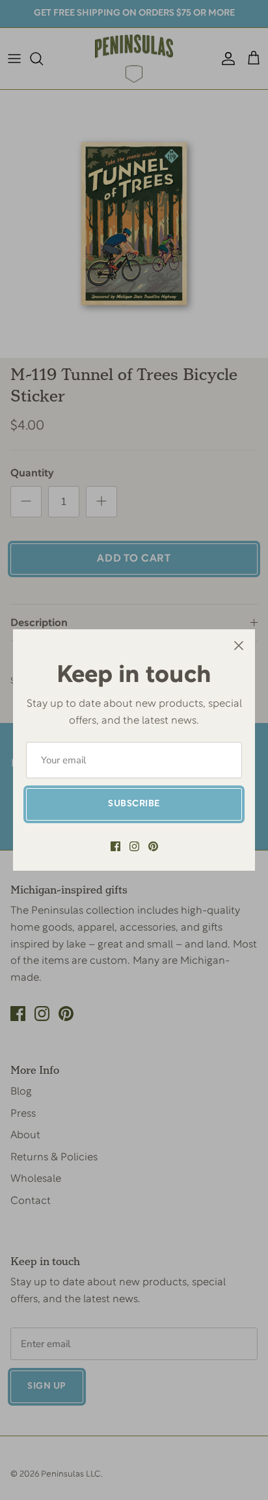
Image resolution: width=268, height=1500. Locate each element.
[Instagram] (134, 846)
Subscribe (134, 804)
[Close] (238, 645)
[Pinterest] (153, 846)
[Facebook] (115, 846)
